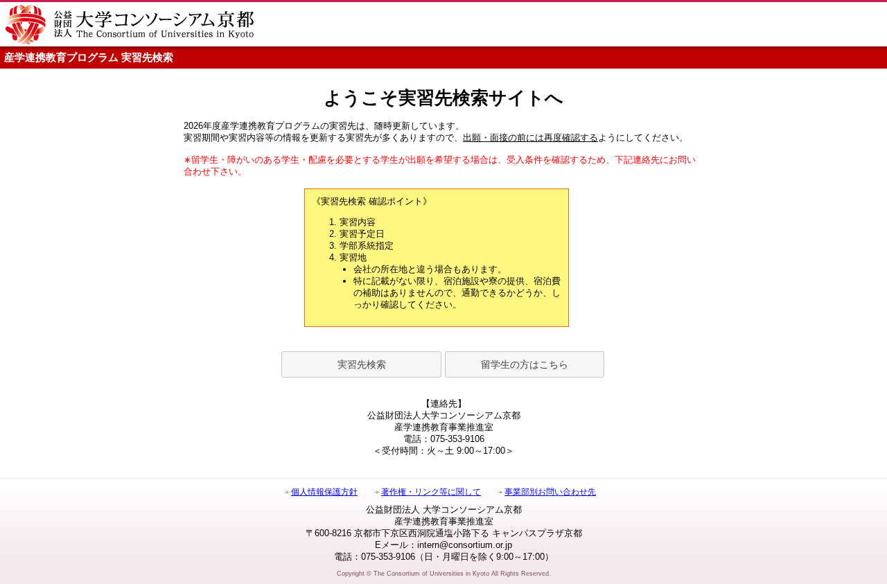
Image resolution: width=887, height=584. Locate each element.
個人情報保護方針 (324, 492)
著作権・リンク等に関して (431, 492)
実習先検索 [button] (361, 364)
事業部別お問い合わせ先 (550, 492)
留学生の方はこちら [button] (524, 364)
